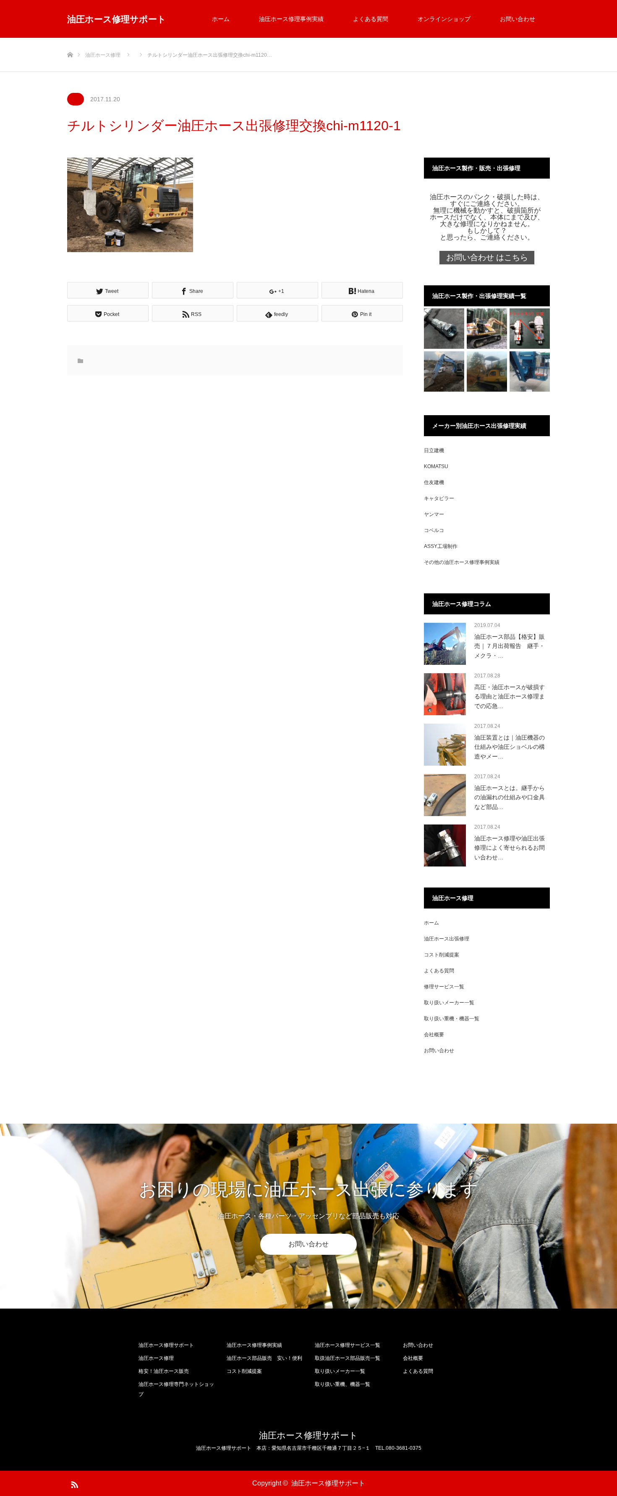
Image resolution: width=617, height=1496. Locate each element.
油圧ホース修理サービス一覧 (347, 1345)
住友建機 (434, 482)
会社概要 (434, 1035)
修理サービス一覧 (444, 987)
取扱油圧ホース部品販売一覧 (347, 1358)
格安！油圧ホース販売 (164, 1371)
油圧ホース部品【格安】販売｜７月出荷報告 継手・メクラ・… (509, 646)
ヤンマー (434, 514)
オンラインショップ (444, 19)
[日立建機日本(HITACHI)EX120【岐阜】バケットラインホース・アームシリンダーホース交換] (444, 371)
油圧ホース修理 (156, 1358)
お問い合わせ (517, 19)
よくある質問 (370, 19)
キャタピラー (439, 498)
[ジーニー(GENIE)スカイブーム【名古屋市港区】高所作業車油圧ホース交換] (530, 371)
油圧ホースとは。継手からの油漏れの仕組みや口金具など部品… (509, 797)
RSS (73, 1483)
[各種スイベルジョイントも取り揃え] (530, 328)
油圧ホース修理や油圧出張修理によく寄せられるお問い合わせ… (509, 848)
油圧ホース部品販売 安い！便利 (264, 1358)
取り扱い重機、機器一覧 (342, 1384)
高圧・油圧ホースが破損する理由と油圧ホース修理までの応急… (509, 696)
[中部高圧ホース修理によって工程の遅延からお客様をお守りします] (487, 371)
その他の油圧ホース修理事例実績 (461, 562)
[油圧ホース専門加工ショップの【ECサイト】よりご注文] (444, 328)
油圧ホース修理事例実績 (291, 19)
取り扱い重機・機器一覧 (451, 1019)
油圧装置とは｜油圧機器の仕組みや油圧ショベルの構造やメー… (509, 747)
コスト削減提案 (441, 955)
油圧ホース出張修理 (446, 939)
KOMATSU (436, 466)
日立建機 (434, 450)
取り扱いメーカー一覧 (449, 1003)
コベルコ (434, 530)
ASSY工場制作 (441, 546)
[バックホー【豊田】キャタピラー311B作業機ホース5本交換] (487, 328)
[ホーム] (70, 41)
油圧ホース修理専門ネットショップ (176, 1389)
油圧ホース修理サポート (116, 19)
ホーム (221, 19)
